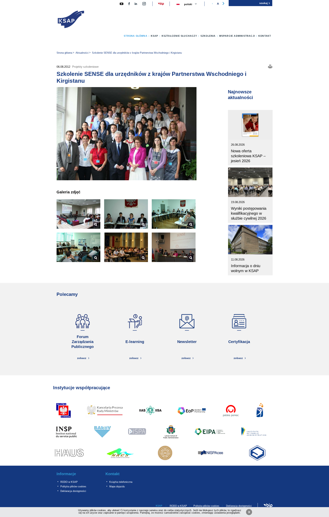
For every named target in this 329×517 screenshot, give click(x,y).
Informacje (66, 474)
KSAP (154, 36)
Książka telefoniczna (120, 481)
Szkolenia (208, 36)
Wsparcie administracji (237, 36)
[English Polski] (192, 4)
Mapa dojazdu (117, 486)
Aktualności (82, 52)
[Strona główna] (71, 20)
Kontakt (264, 36)
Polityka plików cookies (73, 486)
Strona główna (135, 36)
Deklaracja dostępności (73, 491)
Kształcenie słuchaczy (179, 36)
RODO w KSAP (69, 481)
